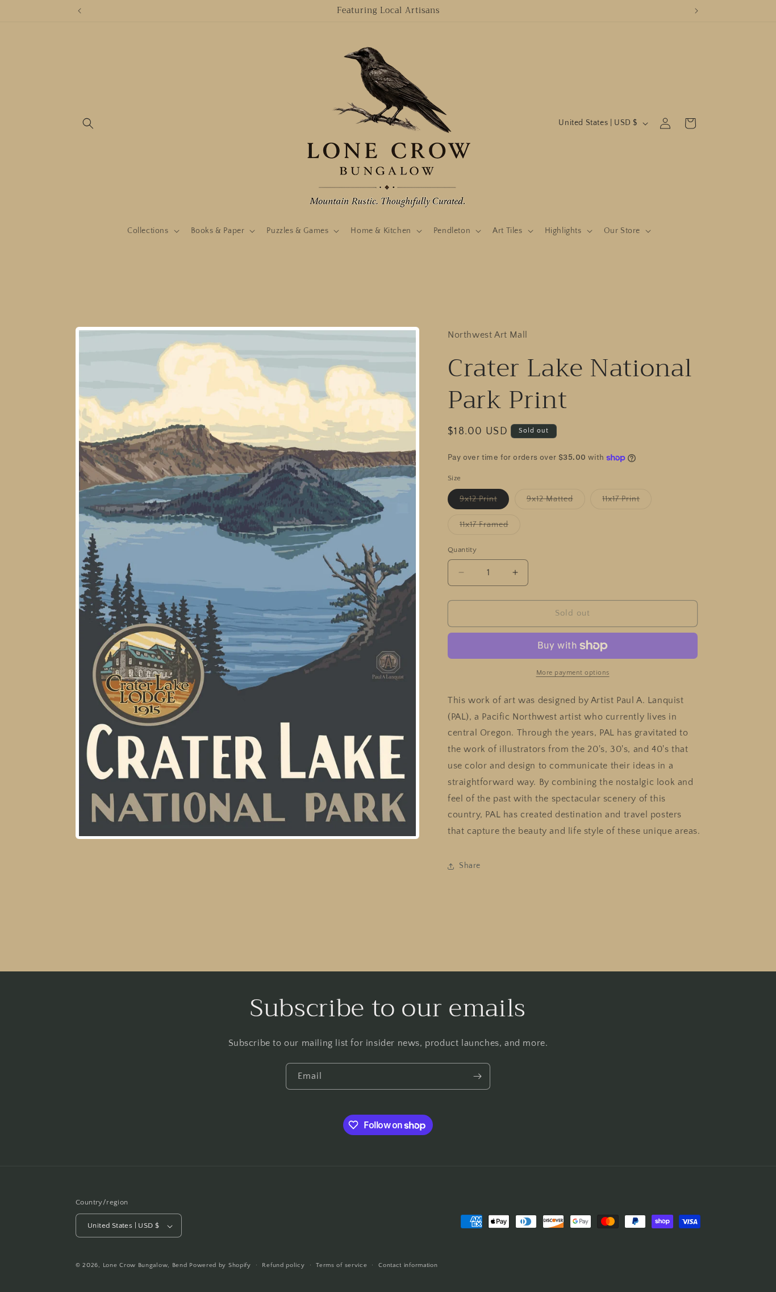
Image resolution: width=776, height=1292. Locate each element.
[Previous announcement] (79, 11)
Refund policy (283, 1265)
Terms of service (341, 1265)
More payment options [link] (573, 672)
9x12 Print (484, 501)
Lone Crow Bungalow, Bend (145, 1265)
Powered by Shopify (220, 1265)
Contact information (407, 1265)
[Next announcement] (696, 11)
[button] (88, 123)
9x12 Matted (556, 501)
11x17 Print (627, 501)
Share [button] (470, 865)
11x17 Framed (490, 527)
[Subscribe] (477, 1076)
